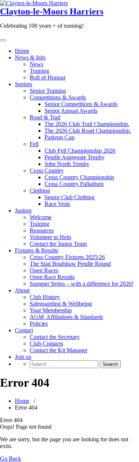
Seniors (23, 84)
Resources (42, 230)
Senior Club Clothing (69, 197)
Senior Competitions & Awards (81, 104)
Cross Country (47, 170)
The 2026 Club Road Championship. (87, 131)
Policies (39, 323)
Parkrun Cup (59, 137)
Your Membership (51, 310)
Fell (34, 144)
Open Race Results (52, 277)
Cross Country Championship (79, 177)
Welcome (41, 217)
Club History (45, 297)
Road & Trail (45, 117)
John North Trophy (66, 164)
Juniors (23, 210)
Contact (24, 330)
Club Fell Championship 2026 (79, 150)
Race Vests (57, 204)
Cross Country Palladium (73, 184)
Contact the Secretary (55, 337)
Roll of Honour (48, 77)
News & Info (30, 57)
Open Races (44, 270)
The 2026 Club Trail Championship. (86, 124)
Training (39, 71)
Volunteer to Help (50, 237)
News (36, 64)
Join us (23, 357)
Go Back (10, 458)
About (22, 290)
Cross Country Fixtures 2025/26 (67, 257)
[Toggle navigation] (3, 40)
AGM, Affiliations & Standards (66, 317)
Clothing (40, 190)
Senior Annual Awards (70, 111)
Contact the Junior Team (58, 244)
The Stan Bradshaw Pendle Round (70, 264)
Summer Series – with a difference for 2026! (81, 284)
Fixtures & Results (36, 250)
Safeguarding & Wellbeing (61, 303)
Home (22, 51)
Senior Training (48, 91)
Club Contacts (46, 343)
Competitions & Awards (58, 97)
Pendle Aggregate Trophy (74, 157)
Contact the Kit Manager (58, 350)
